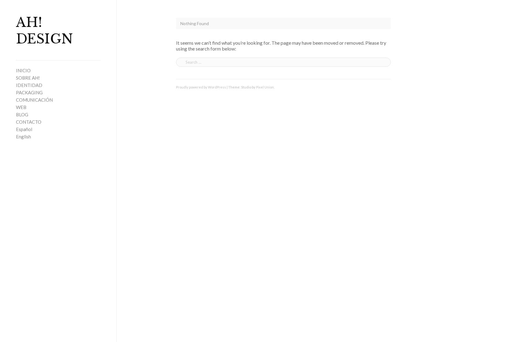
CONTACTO (28, 122)
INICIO (23, 70)
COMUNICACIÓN (34, 100)
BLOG (22, 114)
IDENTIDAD (29, 85)
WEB (21, 107)
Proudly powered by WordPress (201, 87)
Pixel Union (265, 87)
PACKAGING (29, 92)
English (23, 136)
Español (24, 129)
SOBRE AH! (28, 78)
